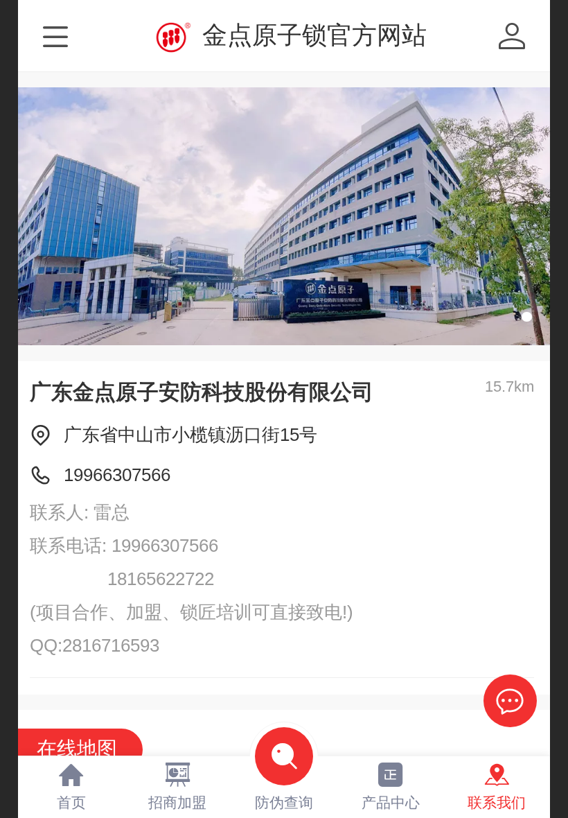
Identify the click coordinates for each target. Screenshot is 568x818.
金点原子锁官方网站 (314, 35)
